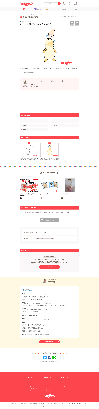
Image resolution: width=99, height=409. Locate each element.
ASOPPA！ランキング (48, 382)
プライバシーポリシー (64, 403)
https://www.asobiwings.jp (27, 290)
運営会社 (80, 403)
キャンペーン (47, 384)
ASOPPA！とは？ (64, 380)
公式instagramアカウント (49, 386)
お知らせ (62, 384)
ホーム (21, 14)
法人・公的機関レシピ (33, 388)
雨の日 (37, 232)
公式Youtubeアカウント (49, 390)
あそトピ (46, 380)
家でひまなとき (43, 232)
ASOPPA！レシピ (26, 14)
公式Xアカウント (48, 388)
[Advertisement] (37, 101)
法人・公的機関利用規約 (55, 403)
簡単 (38, 238)
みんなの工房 (31, 390)
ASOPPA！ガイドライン (14, 403)
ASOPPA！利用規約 (71, 16)
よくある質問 (63, 386)
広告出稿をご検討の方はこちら (44, 403)
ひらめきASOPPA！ (32, 382)
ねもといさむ (51, 283)
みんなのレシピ (31, 384)
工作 (37, 86)
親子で (42, 238)
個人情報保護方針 (73, 403)
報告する (75, 87)
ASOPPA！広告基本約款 (33, 403)
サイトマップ (86, 403)
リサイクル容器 (50, 238)
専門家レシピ (31, 386)
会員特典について (64, 382)
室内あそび (33, 86)
